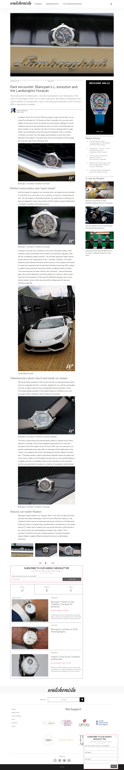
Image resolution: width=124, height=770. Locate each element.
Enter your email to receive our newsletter (24, 576)
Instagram (59, 760)
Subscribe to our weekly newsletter (46, 568)
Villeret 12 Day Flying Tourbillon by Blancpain (65, 658)
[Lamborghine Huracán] (46, 328)
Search (111, 4)
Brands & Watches (52, 4)
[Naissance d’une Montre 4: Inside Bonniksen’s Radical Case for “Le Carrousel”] (100, 190)
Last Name (88, 759)
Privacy (13, 719)
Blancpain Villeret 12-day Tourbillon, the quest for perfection (62, 604)
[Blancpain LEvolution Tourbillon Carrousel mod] (70, 550)
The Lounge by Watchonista (72, 4)
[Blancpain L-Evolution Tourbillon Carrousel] (46, 162)
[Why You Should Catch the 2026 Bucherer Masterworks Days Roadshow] (100, 215)
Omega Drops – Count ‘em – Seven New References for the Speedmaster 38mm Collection (100, 150)
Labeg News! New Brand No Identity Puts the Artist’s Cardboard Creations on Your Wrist (99, 253)
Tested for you (14, 81)
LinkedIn (69, 760)
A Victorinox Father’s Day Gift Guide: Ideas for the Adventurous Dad (100, 171)
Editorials (38, 4)
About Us (14, 709)
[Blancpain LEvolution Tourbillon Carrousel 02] (22, 550)
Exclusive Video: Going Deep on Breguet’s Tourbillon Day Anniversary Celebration (99, 157)
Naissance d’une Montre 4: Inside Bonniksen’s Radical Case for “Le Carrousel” (99, 202)
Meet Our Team (15, 712)
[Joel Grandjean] (13, 110)
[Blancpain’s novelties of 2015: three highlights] (30, 638)
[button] (40, 563)
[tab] (22, 589)
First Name (88, 752)
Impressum (14, 723)
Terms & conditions (16, 716)
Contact (13, 726)
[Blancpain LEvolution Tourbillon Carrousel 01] (46, 550)
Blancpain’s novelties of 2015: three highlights (64, 630)
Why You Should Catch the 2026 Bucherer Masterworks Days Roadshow (99, 227)
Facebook (55, 760)
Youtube (64, 760)
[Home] (21, 3)
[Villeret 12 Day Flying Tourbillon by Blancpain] (30, 665)
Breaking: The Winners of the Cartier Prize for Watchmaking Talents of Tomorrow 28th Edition (100, 164)
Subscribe (42, 699)
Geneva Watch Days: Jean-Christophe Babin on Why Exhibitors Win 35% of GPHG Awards (100, 143)
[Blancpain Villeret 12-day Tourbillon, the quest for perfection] (30, 610)
